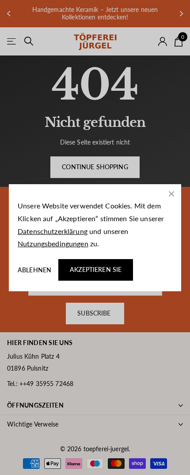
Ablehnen (34, 269)
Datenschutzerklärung (52, 230)
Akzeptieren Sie (96, 269)
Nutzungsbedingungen (53, 243)
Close (171, 194)
